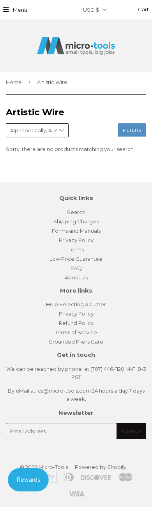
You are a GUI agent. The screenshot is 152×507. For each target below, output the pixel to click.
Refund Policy (76, 323)
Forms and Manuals (76, 231)
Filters (132, 130)
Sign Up (131, 431)
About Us (76, 277)
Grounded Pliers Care (76, 342)
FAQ (76, 268)
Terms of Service (76, 332)
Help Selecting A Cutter (76, 304)
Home (14, 82)
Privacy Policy (76, 240)
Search (76, 212)
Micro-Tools (53, 467)
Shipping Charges (76, 221)
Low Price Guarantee (76, 259)
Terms (76, 249)
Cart (143, 9)
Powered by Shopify (100, 467)
